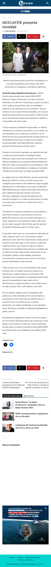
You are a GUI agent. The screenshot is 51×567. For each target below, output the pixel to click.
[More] (43, 36)
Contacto (20, 557)
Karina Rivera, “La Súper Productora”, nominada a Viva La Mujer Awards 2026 (30, 405)
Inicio (4, 17)
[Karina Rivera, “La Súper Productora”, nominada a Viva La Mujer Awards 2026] (8, 405)
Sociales (11, 17)
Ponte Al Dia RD (10, 31)
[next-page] (7, 436)
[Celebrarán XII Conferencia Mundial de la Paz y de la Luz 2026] (8, 428)
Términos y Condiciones (25, 560)
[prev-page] (3, 436)
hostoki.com (40, 564)
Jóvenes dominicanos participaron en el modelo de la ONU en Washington (13, 385)
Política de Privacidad (32, 557)
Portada (12, 557)
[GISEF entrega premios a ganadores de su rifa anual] (8, 416)
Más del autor (29, 396)
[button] (4, 3)
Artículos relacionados (12, 396)
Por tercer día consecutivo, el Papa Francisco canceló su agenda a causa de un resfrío (37, 385)
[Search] (47, 3)
